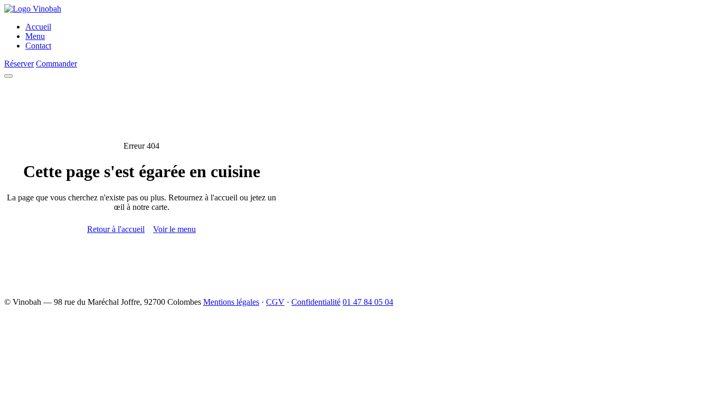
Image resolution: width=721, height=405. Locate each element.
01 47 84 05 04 (368, 301)
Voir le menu (174, 229)
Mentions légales (231, 301)
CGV (275, 301)
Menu (35, 36)
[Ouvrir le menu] (8, 76)
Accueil (38, 26)
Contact (38, 45)
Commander (56, 63)
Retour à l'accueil (116, 229)
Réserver (19, 63)
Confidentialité (315, 301)
